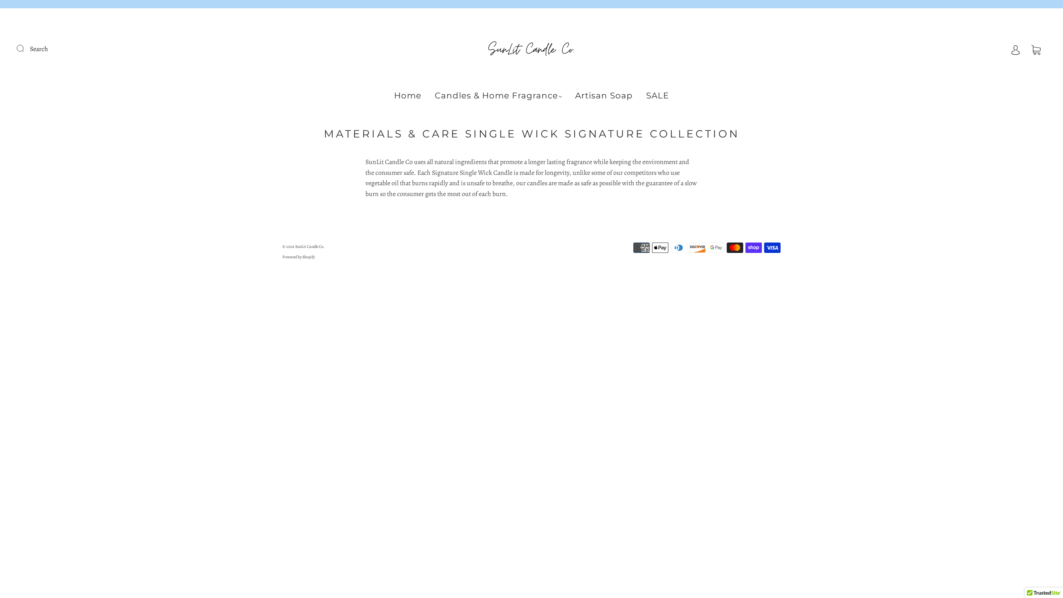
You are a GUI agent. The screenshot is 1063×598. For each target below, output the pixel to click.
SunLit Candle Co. (310, 246)
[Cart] (1036, 49)
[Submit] (26, 48)
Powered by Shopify (298, 257)
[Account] (1016, 49)
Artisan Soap (604, 95)
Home (407, 95)
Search (39, 49)
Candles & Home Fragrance (496, 95)
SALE (657, 95)
